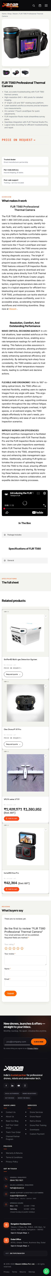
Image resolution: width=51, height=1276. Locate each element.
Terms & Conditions (14, 1157)
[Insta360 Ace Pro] (25, 846)
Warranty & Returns (14, 1153)
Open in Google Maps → (20, 1233)
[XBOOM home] (25, 1068)
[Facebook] (6, 1085)
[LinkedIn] (12, 1085)
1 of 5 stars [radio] (6, 948)
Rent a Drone (35, 1121)
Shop (9, 14)
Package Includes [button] (14, 535)
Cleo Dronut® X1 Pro (12, 729)
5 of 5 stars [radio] (22, 948)
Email (7, 979)
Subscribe (39, 1042)
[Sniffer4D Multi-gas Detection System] (25, 633)
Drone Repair (35, 1116)
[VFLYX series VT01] (25, 772)
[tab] (6, 72)
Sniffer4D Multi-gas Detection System (20, 659)
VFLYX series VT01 (11, 799)
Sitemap (32, 1272)
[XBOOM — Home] (10, 5)
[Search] (45, 79)
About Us (10, 1116)
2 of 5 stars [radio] (10, 948)
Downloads (34, 1129)
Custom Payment (37, 1134)
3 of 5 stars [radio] (14, 948)
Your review (9, 954)
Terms (14, 1272)
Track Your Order (13, 1132)
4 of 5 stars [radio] (18, 948)
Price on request (17, 140)
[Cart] (40, 5)
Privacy (6, 1272)
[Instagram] (24, 1085)
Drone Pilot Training (38, 1125)
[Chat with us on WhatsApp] (46, 1271)
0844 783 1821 (16, 1180)
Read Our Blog (12, 1121)
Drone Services (36, 1112)
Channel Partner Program (13, 1137)
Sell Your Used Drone (12, 1126)
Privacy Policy (32, 1048)
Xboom (15, 14)
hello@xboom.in (17, 1188)
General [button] (10, 560)
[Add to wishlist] (46, 616)
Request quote (13, 674)
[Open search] (33, 5)
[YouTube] (18, 1085)
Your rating (9, 944)
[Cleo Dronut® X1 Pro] (25, 703)
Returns (23, 1272)
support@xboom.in (18, 1195)
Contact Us (10, 1112)
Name (7, 969)
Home (4, 14)
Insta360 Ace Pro (11, 873)
